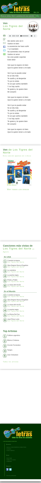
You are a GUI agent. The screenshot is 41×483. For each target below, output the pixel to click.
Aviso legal (9, 458)
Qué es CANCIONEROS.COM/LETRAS (16, 447)
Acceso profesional (11, 475)
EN (38, 12)
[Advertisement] (20, 215)
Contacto (9, 448)
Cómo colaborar (11, 450)
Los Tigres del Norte (13, 27)
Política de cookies (11, 459)
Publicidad (9, 461)
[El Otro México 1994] (20, 171)
